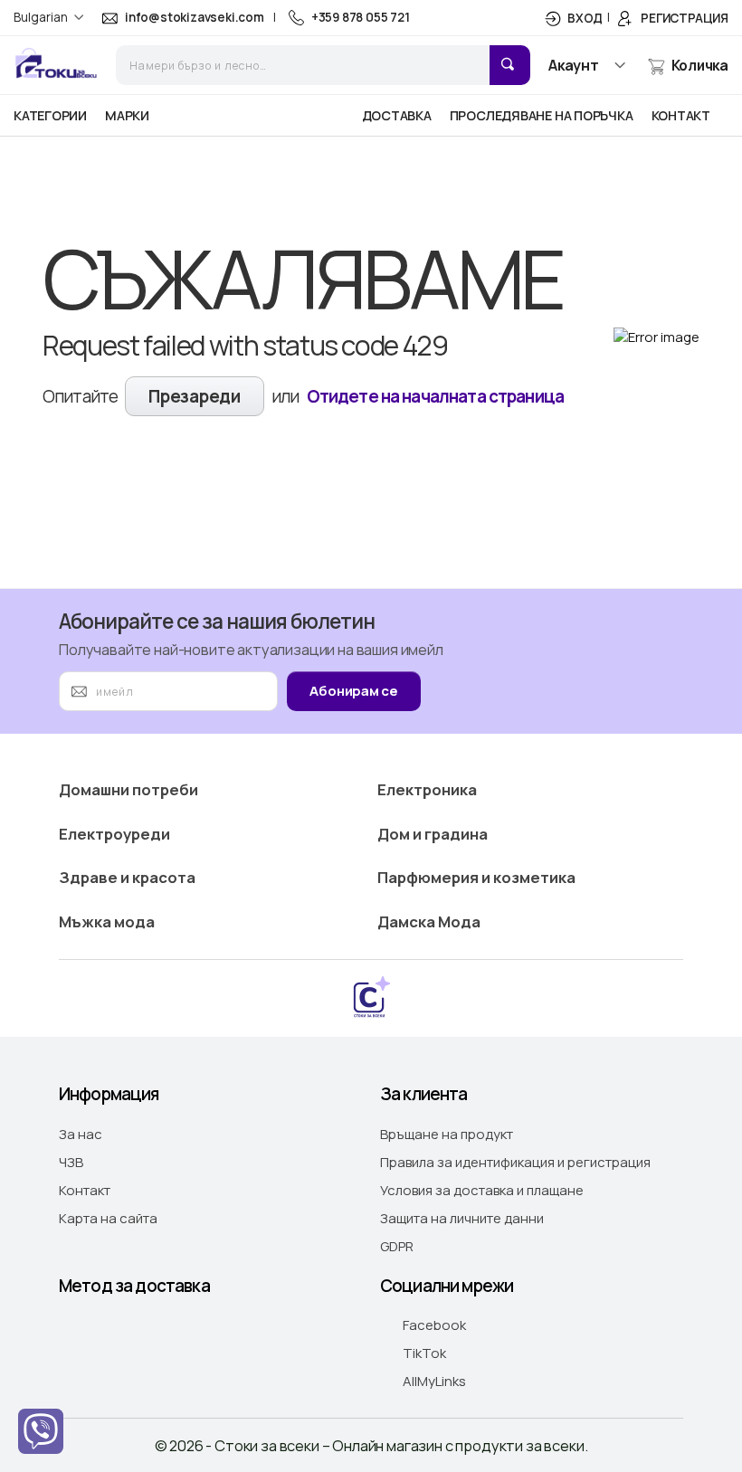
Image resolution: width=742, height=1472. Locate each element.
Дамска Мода (428, 921)
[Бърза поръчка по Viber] (40, 1431)
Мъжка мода (107, 921)
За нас (80, 1134)
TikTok (424, 1353)
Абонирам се (353, 690)
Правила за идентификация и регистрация (515, 1162)
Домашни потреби (128, 789)
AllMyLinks (434, 1381)
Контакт (84, 1190)
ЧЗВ (71, 1162)
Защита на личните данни (462, 1218)
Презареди (194, 396)
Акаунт (573, 65)
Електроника (427, 789)
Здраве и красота (127, 877)
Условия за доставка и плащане (482, 1190)
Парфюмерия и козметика (476, 877)
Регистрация (684, 18)
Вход (585, 18)
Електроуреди (114, 833)
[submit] (510, 65)
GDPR (397, 1246)
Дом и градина (432, 833)
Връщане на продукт (446, 1134)
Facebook (434, 1324)
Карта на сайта (108, 1218)
